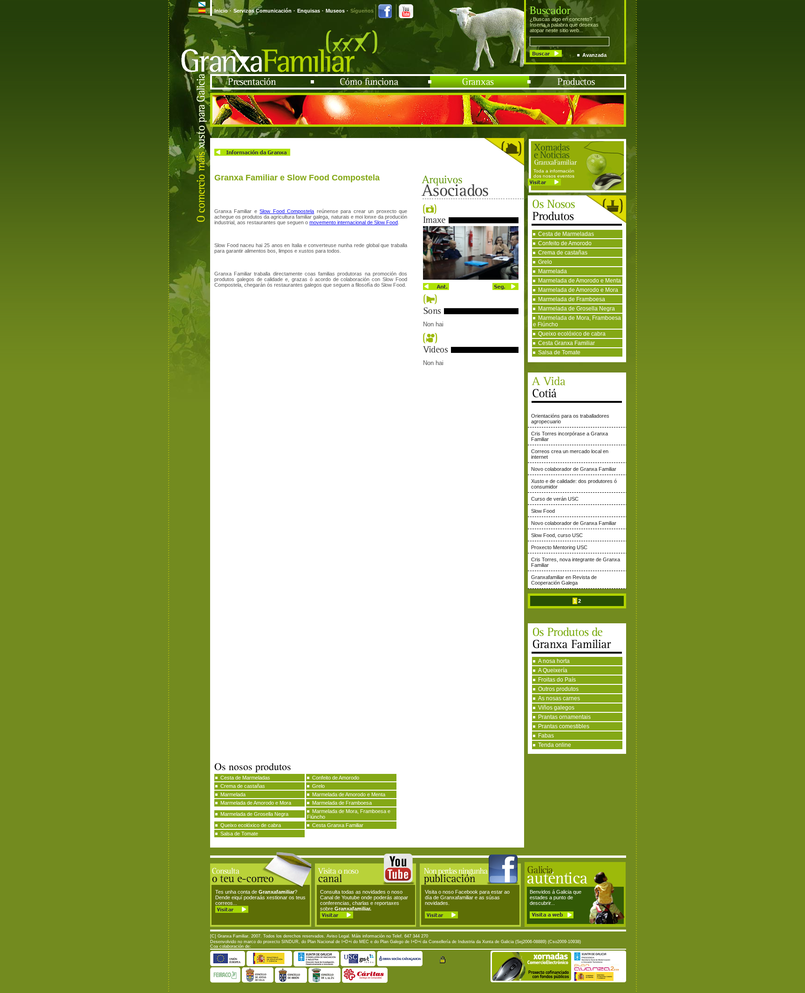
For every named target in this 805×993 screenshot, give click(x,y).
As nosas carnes (559, 698)
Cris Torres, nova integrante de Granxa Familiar (575, 562)
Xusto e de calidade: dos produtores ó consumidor (574, 484)
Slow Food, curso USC (557, 535)
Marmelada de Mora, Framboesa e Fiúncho (577, 321)
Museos (335, 11)
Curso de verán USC (555, 499)
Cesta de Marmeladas (566, 234)
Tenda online (554, 745)
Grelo (545, 262)
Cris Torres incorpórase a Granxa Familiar (569, 436)
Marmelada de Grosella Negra (576, 308)
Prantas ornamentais (564, 717)
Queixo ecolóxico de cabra (572, 334)
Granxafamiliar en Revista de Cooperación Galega (564, 580)
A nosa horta (554, 661)
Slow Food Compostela (286, 211)
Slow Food (543, 511)
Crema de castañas (562, 252)
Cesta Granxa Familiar (566, 343)
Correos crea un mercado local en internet (569, 454)
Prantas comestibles (563, 726)
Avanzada (594, 55)
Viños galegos (556, 707)
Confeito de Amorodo (565, 243)
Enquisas (308, 11)
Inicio (221, 11)
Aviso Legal (338, 936)
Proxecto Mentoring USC (559, 547)
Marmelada (552, 271)
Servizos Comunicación (262, 11)
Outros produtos (558, 689)
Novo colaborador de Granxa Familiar (573, 469)
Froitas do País (557, 679)
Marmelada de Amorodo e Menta (579, 280)
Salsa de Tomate (559, 352)
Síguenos (362, 11)
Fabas (546, 735)
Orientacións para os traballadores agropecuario (570, 418)
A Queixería (552, 670)
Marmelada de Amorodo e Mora (578, 290)
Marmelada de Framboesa (571, 299)
